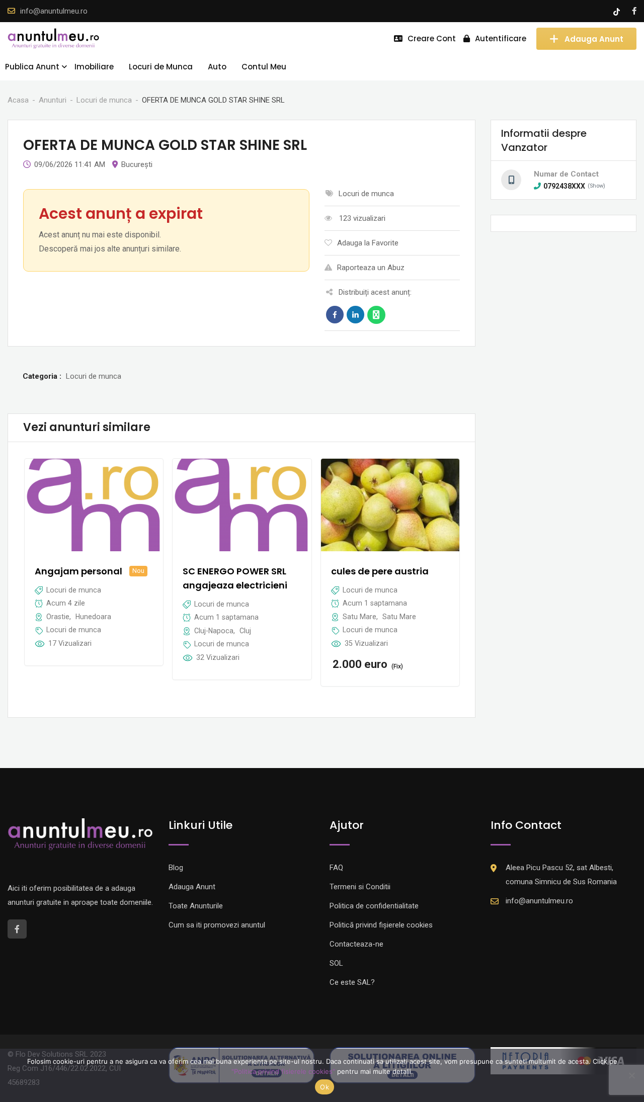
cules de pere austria (380, 571)
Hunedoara (93, 617)
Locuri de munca (73, 630)
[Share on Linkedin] (355, 315)
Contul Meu (264, 66)
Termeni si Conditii (360, 886)
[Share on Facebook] (335, 315)
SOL (336, 963)
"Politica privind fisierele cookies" (283, 1071)
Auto (217, 66)
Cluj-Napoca (213, 631)
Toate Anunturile (196, 905)
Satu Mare (359, 617)
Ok (324, 1087)
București (136, 164)
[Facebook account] (634, 11)
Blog (176, 867)
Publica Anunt (32, 66)
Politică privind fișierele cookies (381, 924)
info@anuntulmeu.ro (54, 11)
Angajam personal (78, 571)
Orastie (57, 617)
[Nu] (631, 1075)
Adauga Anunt (594, 38)
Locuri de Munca (161, 66)
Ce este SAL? (352, 982)
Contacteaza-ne (356, 944)
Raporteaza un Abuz (371, 267)
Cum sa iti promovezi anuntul (217, 924)
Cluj (245, 631)
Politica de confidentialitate (374, 905)
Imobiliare (94, 66)
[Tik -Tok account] (617, 11)
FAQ (336, 867)
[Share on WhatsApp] (376, 315)
